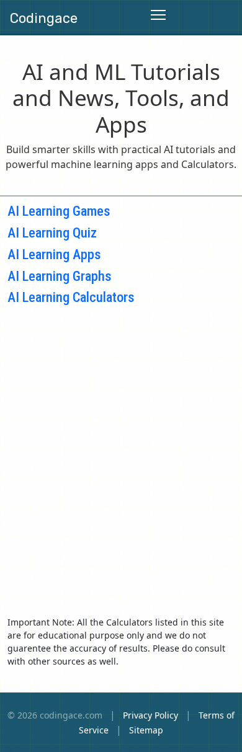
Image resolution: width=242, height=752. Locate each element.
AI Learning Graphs (59, 276)
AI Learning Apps (54, 254)
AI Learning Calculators (71, 297)
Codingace (44, 18)
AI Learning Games (58, 211)
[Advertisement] (121, 450)
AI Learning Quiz (52, 232)
